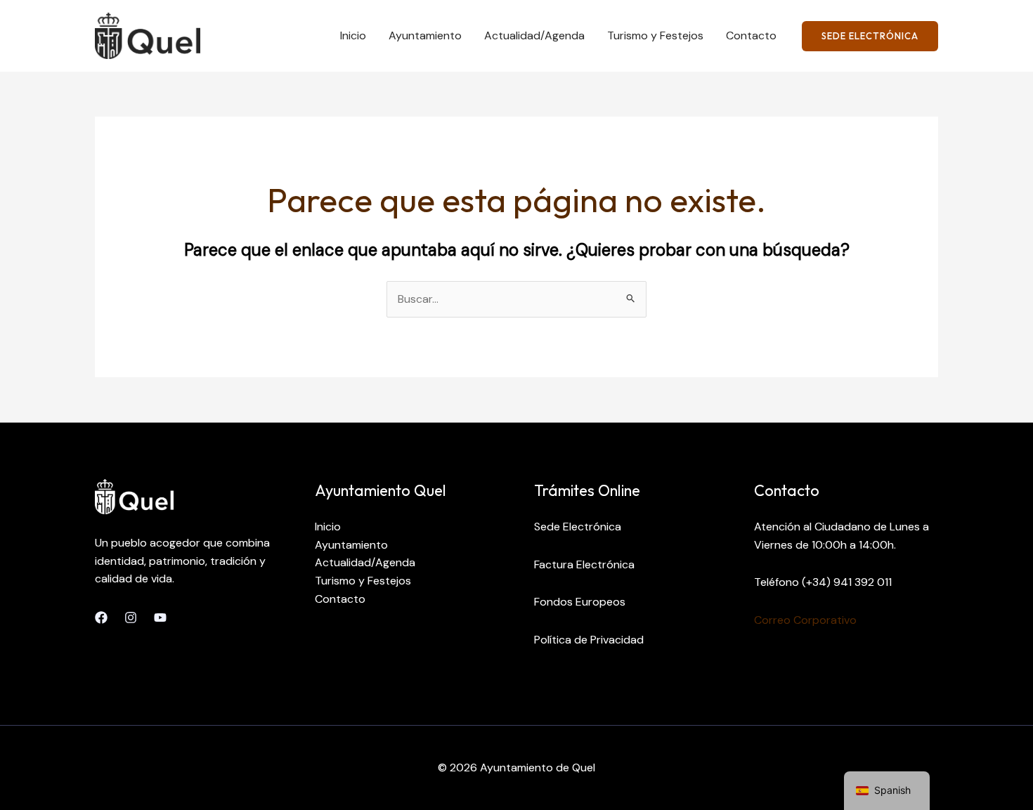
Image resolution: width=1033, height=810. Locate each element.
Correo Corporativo (805, 620)
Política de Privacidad (589, 639)
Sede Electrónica (577, 526)
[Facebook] (101, 617)
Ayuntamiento (425, 35)
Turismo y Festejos (655, 35)
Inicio (353, 35)
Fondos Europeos (579, 601)
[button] (870, 36)
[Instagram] (130, 617)
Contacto (751, 35)
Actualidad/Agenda (534, 35)
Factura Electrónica (584, 564)
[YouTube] (160, 617)
